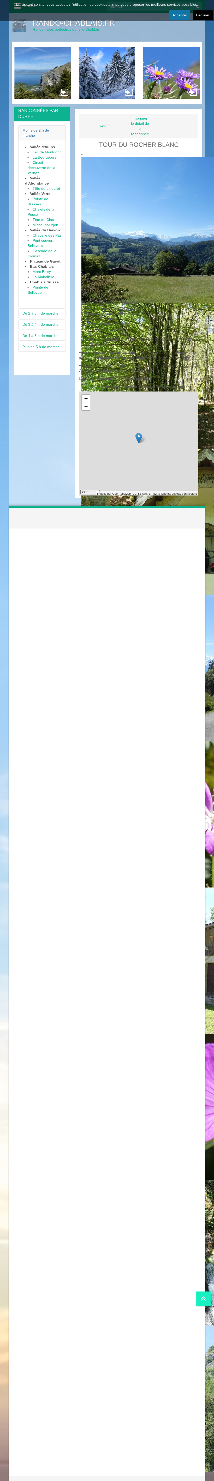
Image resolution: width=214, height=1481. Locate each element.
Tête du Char (44, 220)
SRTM (152, 493)
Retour (104, 126)
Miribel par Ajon (45, 225)
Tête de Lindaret (46, 188)
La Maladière (43, 277)
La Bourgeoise (45, 157)
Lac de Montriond (47, 152)
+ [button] (86, 398)
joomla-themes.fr (117, 1478)
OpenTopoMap (121, 493)
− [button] (86, 406)
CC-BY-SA (139, 493)
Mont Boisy (42, 272)
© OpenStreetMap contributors (177, 493)
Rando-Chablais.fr (74, 23)
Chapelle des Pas (47, 235)
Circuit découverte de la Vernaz (41, 167)
